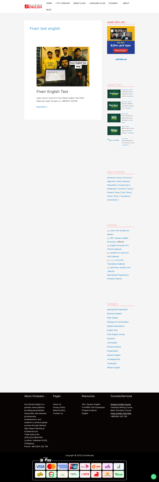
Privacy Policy (59, 407)
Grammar (111, 338)
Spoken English (114, 355)
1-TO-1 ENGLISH (63, 3)
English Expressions (115, 326)
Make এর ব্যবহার (125, 126)
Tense (129, 189)
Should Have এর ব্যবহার (127, 89)
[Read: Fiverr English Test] (63, 66)
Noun (119, 178)
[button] (153, 476)
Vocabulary (112, 363)
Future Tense (113, 196)
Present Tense (113, 192)
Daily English (112, 318)
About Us (57, 404)
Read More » (42, 106)
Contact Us (58, 413)
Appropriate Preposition (117, 309)
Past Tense (126, 192)
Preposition (112, 185)
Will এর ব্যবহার (125, 114)
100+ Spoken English (91, 404)
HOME (49, 3)
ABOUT (126, 3)
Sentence (111, 178)
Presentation (112, 351)
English (85, 413)
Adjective (111, 181)
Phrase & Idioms (114, 347)
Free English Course (116, 334)
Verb (119, 181)
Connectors (112, 200)
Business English (114, 314)
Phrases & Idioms (114, 279)
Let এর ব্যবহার (125, 138)
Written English (113, 367)
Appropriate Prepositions (118, 275)
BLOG (48, 10)
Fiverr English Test (52, 91)
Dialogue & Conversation (118, 322)
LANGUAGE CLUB (97, 3)
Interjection (112, 189)
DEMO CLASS (79, 3)
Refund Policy (59, 410)
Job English (112, 343)
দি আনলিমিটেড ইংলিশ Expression (93, 407)
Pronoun (127, 178)
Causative (125, 196)
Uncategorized (113, 359)
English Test (112, 330)
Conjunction (124, 185)
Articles (122, 189)
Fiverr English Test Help (121, 413)
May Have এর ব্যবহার (126, 101)
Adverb (126, 181)
